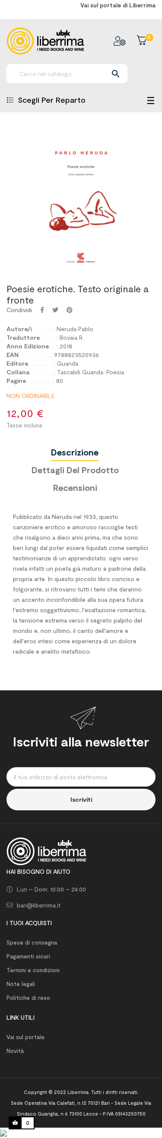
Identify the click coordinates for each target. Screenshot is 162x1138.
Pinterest (70, 310)
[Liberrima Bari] (46, 850)
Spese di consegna (31, 942)
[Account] (119, 41)
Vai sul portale (25, 1037)
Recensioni (75, 487)
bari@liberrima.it (38, 905)
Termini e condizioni (33, 970)
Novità (15, 1050)
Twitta (55, 310)
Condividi (42, 310)
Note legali (20, 983)
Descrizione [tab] (74, 452)
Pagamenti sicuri (28, 956)
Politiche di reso (28, 997)
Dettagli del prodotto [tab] (75, 470)
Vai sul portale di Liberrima (118, 5)
